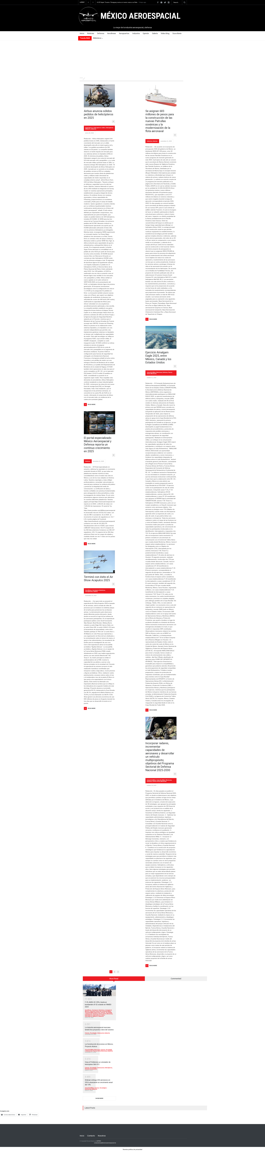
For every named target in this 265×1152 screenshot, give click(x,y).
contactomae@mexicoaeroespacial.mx (105, 1143)
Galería (155, 33)
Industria (136, 33)
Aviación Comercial (95, 1011)
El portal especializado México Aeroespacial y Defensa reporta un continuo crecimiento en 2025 (97, 444)
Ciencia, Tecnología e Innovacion (94, 1033)
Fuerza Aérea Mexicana (159, 781)
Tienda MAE (85, 38)
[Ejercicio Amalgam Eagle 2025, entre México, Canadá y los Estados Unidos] (160, 337)
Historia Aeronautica (91, 1069)
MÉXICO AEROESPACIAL (140, 16)
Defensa (100, 33)
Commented (176, 978)
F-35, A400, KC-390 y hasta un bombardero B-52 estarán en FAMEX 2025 (98, 1004)
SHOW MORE (99, 1098)
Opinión (146, 33)
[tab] (114, 979)
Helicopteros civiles (99, 127)
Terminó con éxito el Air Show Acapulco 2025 (98, 578)
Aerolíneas (111, 33)
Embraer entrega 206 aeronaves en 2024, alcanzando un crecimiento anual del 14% (99, 1082)
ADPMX (98, 1141)
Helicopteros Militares (91, 1016)
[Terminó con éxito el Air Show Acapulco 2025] (99, 561)
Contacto (91, 1136)
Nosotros (102, 1136)
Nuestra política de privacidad (132, 1149)
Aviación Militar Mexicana (154, 372)
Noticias (90, 33)
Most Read (113, 978)
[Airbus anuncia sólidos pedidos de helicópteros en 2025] (99, 96)
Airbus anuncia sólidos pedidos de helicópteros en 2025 (98, 114)
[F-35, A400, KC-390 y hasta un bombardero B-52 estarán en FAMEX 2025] (99, 990)
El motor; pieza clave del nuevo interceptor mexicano (114, 2)
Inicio (82, 33)
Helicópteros (89, 127)
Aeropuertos (124, 33)
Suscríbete (176, 33)
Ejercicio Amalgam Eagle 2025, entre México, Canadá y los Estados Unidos (158, 357)
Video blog (165, 33)
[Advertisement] (132, 59)
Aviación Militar (151, 780)
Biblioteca (97, 38)
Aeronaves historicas (98, 590)
